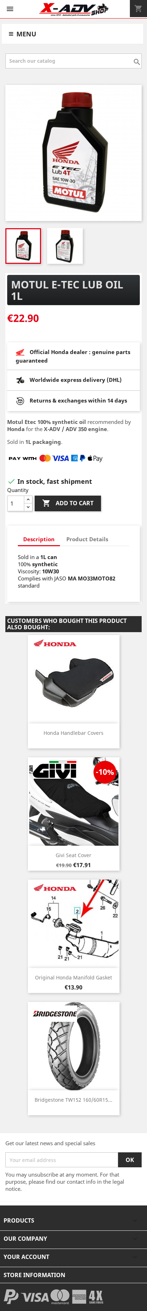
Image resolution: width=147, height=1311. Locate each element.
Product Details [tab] (87, 539)
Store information (34, 1275)
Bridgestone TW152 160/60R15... (73, 1099)
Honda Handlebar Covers (73, 732)
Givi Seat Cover (73, 855)
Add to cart (67, 503)
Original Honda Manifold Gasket (73, 977)
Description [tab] (39, 539)
